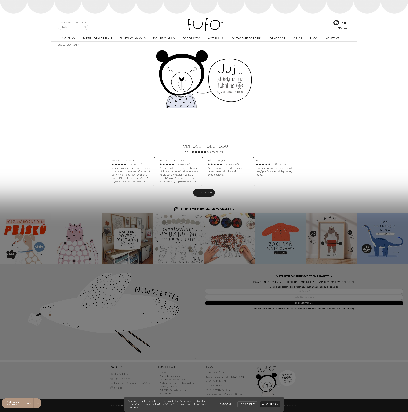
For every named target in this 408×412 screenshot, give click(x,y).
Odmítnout (248, 404)
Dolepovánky (164, 38)
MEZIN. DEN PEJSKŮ (97, 38)
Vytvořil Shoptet (289, 405)
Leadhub (208, 359)
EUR (345, 28)
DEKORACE (277, 38)
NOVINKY (68, 38)
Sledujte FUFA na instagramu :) (207, 209)
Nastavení (224, 404)
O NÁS (297, 38)
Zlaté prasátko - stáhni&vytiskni (225, 377)
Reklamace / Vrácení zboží (173, 379)
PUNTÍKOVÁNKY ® (133, 38)
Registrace (80, 22)
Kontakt (332, 38)
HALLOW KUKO (214, 385)
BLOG (314, 38)
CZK (340, 28)
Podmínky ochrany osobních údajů (177, 383)
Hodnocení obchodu (204, 146)
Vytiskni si (216, 38)
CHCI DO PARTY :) (304, 303)
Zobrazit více (204, 192)
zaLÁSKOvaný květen (218, 390)
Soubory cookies (168, 386)
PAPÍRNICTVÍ (191, 38)
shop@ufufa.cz (121, 374)
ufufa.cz (118, 388)
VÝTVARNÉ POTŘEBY (247, 38)
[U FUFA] (205, 26)
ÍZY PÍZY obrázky (215, 372)
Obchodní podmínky (170, 376)
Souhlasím (271, 404)
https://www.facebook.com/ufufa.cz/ (133, 383)
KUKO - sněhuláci (216, 381)
